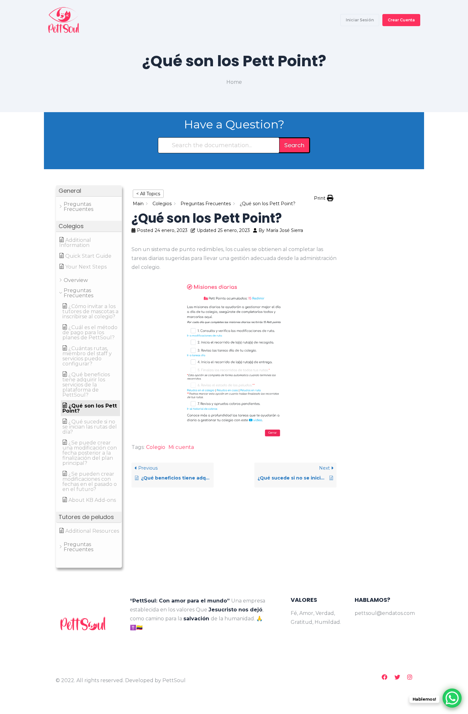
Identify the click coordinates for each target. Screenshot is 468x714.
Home (234, 82)
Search (294, 145)
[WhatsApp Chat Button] (452, 698)
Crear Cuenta (401, 20)
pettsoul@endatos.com (383, 613)
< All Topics (148, 194)
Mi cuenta (181, 447)
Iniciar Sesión (360, 20)
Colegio (155, 447)
